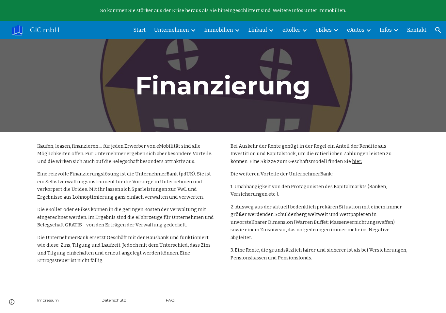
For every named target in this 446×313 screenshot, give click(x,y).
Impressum (48, 300)
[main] (223, 85)
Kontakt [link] (416, 30)
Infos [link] (386, 30)
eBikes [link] (324, 30)
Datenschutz (114, 300)
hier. (357, 161)
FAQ (170, 300)
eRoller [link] (291, 30)
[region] (223, 10)
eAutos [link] (355, 30)
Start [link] (140, 30)
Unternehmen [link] (171, 30)
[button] (438, 30)
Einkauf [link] (257, 30)
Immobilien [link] (218, 30)
